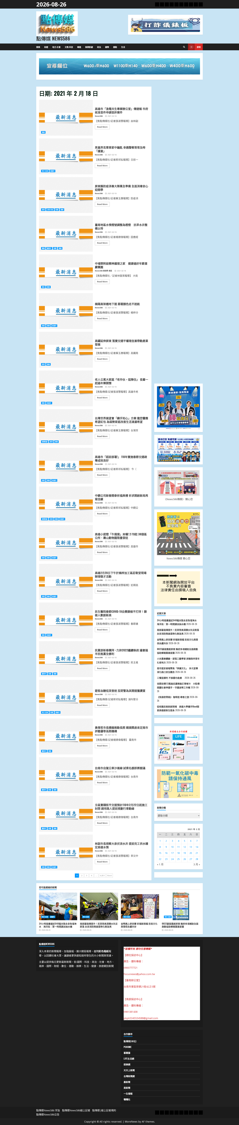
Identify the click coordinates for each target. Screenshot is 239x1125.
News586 (99, 116)
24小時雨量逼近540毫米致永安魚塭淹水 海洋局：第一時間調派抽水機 (58, 906)
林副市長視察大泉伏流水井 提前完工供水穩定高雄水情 (66, 852)
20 (190, 853)
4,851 (102, 875)
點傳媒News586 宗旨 (48, 1110)
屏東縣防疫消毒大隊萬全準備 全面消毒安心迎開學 (66, 195)
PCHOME (128, 1047)
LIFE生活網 (129, 1058)
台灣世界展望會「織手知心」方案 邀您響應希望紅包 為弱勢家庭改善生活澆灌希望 (66, 427)
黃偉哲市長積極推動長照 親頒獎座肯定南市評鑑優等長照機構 (66, 736)
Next (109, 875)
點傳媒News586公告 (47, 1114)
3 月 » (196, 864)
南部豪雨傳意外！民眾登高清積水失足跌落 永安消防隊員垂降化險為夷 (99, 906)
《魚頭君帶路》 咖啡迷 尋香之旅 (173, 697)
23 (166, 859)
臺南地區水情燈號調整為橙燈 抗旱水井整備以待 (66, 234)
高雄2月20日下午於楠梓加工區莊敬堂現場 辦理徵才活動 (66, 582)
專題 (79, 46)
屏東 (43, 210)
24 (172, 859)
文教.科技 (69, 46)
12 (184, 846)
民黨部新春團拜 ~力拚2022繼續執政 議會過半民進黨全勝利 (66, 659)
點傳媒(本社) (130, 1041)
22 (160, 859)
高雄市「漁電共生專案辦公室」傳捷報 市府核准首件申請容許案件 (66, 118)
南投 (43, 287)
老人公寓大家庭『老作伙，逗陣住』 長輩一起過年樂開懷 (66, 388)
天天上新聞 (129, 1070)
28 (197, 859)
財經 (46, 46)
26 (184, 859)
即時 (199, 46)
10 (172, 846)
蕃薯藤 (127, 1052)
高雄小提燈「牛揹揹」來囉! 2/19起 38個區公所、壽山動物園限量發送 (66, 543)
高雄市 (52, 171)
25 (178, 859)
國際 (107, 46)
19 (184, 853)
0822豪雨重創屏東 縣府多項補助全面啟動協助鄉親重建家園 (181, 906)
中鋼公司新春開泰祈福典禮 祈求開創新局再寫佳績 (66, 504)
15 (160, 853)
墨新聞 (127, 1082)
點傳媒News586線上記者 (76, 1110)
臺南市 (49, 248)
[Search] (184, 47)
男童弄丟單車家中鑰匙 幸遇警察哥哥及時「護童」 (66, 156)
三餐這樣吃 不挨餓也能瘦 (170, 677)
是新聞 (127, 1087)
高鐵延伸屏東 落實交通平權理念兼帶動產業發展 (66, 350)
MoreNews (131, 1121)
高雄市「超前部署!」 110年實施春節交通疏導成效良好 (66, 466)
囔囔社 (127, 1099)
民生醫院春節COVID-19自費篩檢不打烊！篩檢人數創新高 (66, 620)
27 (190, 859)
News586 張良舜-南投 (103, 271)
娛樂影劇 (89, 46)
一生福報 (128, 1093)
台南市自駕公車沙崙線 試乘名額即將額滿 (66, 775)
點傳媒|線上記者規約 (104, 1110)
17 (172, 853)
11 (178, 846)
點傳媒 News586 (53, 38)
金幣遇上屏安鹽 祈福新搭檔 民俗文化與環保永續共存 (140, 906)
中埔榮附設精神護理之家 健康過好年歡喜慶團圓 (66, 272)
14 (197, 846)
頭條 (38, 46)
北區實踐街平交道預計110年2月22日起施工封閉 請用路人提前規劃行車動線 (66, 814)
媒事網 (127, 1064)
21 (197, 853)
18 (178, 853)
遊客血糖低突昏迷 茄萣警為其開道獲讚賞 (66, 698)
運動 (115, 46)
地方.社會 (56, 46)
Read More (102, 127)
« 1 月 (160, 864)
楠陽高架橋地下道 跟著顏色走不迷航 (66, 311)
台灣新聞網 (129, 1076)
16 (166, 853)
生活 (123, 46)
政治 (99, 46)
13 (190, 846)
